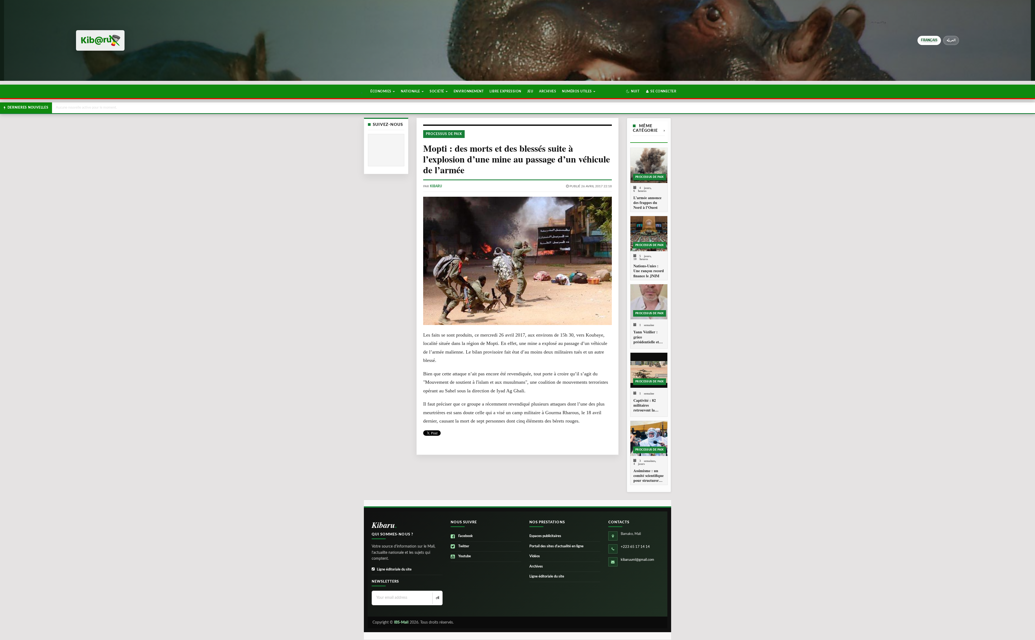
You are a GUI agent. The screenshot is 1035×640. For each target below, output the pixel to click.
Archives (547, 91)
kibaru (436, 186)
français (929, 40)
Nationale (411, 91)
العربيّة (951, 40)
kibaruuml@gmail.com (637, 560)
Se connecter (663, 91)
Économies (381, 91)
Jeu (530, 91)
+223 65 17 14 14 (635, 547)
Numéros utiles (577, 91)
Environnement (469, 91)
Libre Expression (505, 91)
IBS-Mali (401, 622)
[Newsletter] (436, 598)
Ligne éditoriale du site (394, 569)
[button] (632, 91)
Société (437, 91)
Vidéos (534, 556)
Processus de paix (444, 134)
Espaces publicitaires (545, 536)
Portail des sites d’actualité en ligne (556, 546)
